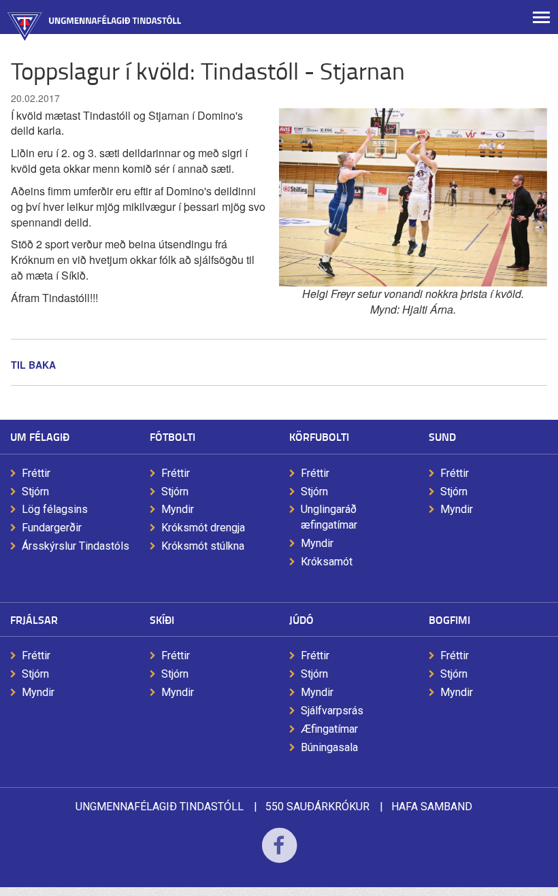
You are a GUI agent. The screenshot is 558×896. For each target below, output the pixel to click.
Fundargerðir (52, 527)
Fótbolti (172, 436)
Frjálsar (34, 619)
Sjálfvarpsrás (332, 710)
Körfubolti (319, 436)
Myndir (177, 509)
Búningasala (329, 747)
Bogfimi (449, 619)
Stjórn (35, 491)
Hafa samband (431, 806)
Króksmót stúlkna (202, 546)
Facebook (279, 854)
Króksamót (326, 561)
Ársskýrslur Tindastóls (75, 546)
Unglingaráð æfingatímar (329, 517)
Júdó (301, 619)
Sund (442, 436)
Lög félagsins (55, 509)
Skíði (162, 619)
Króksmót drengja (203, 527)
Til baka (33, 364)
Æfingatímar (329, 729)
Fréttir (36, 473)
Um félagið (39, 436)
